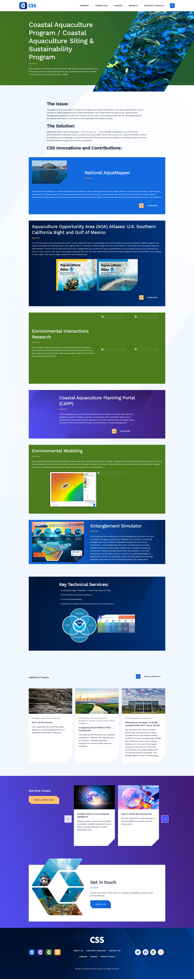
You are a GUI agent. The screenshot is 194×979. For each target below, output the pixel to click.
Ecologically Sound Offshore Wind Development (94, 728)
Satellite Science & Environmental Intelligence (93, 815)
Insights (133, 5)
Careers (118, 5)
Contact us (100, 904)
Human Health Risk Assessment (136, 814)
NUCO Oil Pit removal (42, 722)
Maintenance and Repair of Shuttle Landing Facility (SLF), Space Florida (142, 723)
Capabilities (101, 5)
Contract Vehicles (153, 5)
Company (84, 5)
